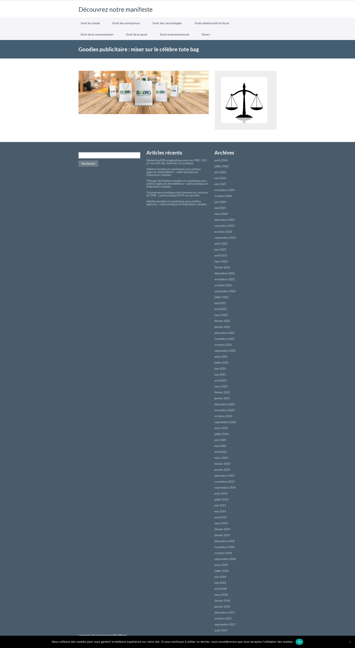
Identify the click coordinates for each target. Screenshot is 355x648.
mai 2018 (220, 582)
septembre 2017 (225, 624)
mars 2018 (221, 594)
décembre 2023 (224, 219)
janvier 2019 (222, 535)
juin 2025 (220, 184)
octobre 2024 (223, 196)
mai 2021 (220, 374)
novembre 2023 (224, 225)
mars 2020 (221, 457)
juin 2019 (220, 505)
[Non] (350, 642)
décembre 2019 (224, 475)
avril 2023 (220, 255)
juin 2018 (220, 576)
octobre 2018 (223, 553)
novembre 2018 (224, 547)
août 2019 (221, 493)
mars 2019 (221, 523)
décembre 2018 (224, 541)
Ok (299, 641)
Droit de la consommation (97, 34)
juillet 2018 (221, 570)
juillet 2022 (221, 297)
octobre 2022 (223, 285)
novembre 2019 (224, 481)
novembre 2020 (224, 410)
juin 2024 (220, 202)
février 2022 (222, 321)
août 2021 (221, 356)
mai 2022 (220, 303)
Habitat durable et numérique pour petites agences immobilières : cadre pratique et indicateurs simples (173, 171)
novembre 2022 (224, 279)
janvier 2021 (222, 398)
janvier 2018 (222, 606)
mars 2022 (221, 315)
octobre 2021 (223, 344)
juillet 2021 (221, 362)
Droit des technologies (167, 23)
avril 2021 (220, 380)
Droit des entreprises (126, 23)
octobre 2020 (223, 416)
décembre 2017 (224, 612)
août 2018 (221, 565)
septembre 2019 (225, 487)
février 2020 (222, 463)
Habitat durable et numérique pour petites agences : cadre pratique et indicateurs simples (176, 202)
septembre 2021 (225, 350)
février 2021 (222, 392)
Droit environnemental (174, 34)
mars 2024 (221, 213)
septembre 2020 (225, 422)
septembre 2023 (225, 237)
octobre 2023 (223, 231)
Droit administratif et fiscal (212, 23)
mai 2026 (220, 178)
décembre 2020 (224, 404)
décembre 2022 (224, 273)
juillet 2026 (221, 166)
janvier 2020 (222, 469)
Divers (206, 34)
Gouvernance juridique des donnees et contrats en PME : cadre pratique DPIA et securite (177, 194)
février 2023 (222, 267)
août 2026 (221, 160)
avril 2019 (220, 517)
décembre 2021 (224, 332)
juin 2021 (220, 368)
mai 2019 (220, 511)
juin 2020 (220, 440)
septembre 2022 (225, 291)
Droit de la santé (136, 34)
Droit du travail (90, 23)
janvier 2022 (222, 327)
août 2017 (221, 630)
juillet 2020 (221, 434)
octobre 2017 (223, 618)
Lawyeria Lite (87, 635)
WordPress (119, 635)
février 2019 (222, 529)
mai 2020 (220, 446)
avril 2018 (220, 588)
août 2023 (221, 243)
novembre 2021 (224, 338)
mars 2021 (221, 386)
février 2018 (222, 600)
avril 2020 (220, 451)
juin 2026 (220, 172)
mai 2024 (220, 208)
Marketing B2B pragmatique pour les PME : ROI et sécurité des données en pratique (176, 161)
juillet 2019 (221, 499)
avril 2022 (220, 309)
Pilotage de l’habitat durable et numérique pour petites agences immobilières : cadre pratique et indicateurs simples (177, 183)
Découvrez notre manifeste (115, 9)
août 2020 (221, 428)
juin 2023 (220, 249)
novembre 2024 (224, 190)
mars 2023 (221, 261)
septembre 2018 (225, 559)
